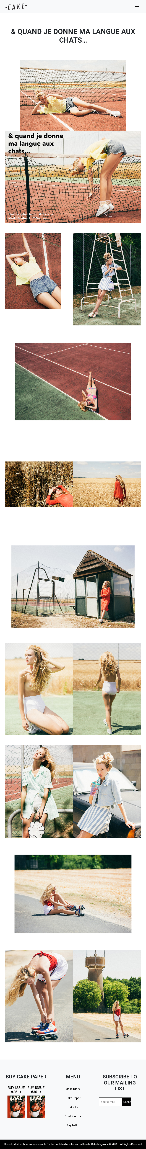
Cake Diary (73, 1089)
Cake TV (72, 1107)
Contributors (73, 1116)
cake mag (16, 6)
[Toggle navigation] (137, 6)
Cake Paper (73, 1098)
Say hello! (73, 1125)
